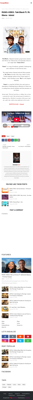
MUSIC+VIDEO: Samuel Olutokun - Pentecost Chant (20, 189)
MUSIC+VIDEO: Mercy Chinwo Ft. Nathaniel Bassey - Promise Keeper (16, 275)
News (3, 321)
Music (8, 136)
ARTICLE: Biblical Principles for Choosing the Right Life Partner (20, 301)
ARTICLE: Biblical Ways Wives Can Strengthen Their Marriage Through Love (20, 288)
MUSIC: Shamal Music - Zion (16, 202)
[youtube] (12, 340)
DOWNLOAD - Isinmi (16, 104)
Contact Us (19, 325)
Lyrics (18, 323)
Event (4, 384)
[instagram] (5, 340)
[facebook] (5, 336)
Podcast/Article (5, 325)
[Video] (16, 265)
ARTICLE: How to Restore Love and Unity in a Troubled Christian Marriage (20, 314)
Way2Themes (15, 397)
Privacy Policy (12, 395)
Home (3, 8)
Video (6, 8)
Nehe (3, 18)
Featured (9, 384)
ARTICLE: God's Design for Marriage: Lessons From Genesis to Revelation (20, 294)
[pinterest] (28, 336)
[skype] (20, 340)
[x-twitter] (12, 336)
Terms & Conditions (21, 395)
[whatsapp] (28, 340)
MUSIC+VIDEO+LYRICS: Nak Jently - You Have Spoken (20, 196)
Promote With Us (26, 393)
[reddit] (20, 336)
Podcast (4, 387)
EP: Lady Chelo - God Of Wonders (17, 307)
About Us (4, 327)
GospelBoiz (4, 3)
